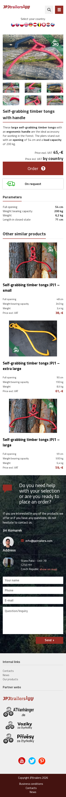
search (49, 10)
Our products (10, 679)
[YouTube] (22, 763)
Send (48, 640)
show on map (48, 569)
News (6, 675)
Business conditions (31, 784)
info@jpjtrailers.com (38, 540)
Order (33, 168)
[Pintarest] (42, 763)
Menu (59, 10)
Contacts (8, 671)
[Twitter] (32, 763)
